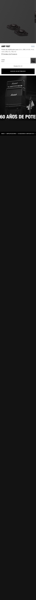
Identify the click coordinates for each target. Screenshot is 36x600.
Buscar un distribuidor (18, 71)
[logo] (7, 7)
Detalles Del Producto (10, 54)
